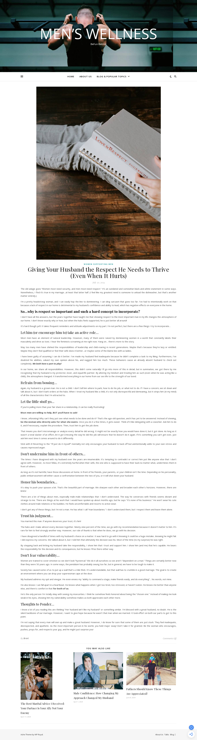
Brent (26, 638)
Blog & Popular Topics (111, 76)
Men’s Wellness (98, 33)
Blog (172, 734)
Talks (166, 734)
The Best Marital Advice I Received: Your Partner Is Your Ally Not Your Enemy (43, 708)
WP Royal (39, 734)
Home (70, 76)
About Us (85, 76)
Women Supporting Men (98, 264)
